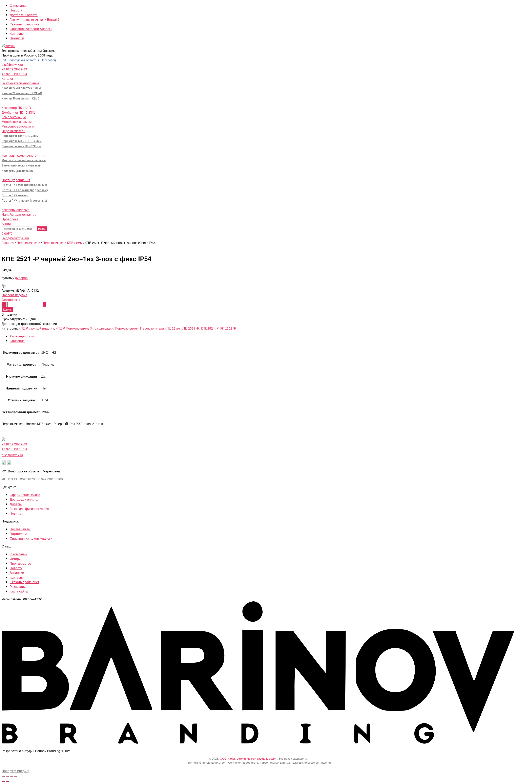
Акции (6, 223)
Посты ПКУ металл (15, 195)
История (16, 558)
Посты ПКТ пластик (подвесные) (25, 190)
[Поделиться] (7, 776)
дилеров (21, 277)
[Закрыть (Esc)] (3, 776)
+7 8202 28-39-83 (14, 69)
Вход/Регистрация (15, 238)
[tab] (262, 336)
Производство (20, 563)
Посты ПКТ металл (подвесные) (24, 184)
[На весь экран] (11, 776)
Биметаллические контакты (21, 165)
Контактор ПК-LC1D (16, 107)
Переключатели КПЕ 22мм (20, 135)
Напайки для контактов (19, 214)
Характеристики (22, 336)
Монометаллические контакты (24, 160)
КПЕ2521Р (228, 328)
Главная (8, 242)
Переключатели (13, 131)
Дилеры (16, 504)
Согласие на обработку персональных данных (259, 762)
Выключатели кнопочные (20, 83)
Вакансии (17, 38)
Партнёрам (18, 533)
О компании (18, 5)
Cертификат (11, 299)
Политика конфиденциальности (206, 762)
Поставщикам (20, 529)
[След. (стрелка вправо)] (7, 781)
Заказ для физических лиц (29, 508)
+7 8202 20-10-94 (14, 73)
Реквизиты (18, 586)
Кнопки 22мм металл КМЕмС (22, 93)
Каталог (7, 78)
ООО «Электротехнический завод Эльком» (248, 758)
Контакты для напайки (18, 171)
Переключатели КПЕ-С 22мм (22, 141)
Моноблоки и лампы (17, 121)
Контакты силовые (15, 209)
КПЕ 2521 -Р (190, 328)
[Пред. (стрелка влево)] (3, 781)
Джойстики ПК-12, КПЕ (19, 112)
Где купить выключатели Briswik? (34, 19)
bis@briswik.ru (12, 64)
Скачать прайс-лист (24, 24)
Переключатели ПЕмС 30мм (21, 146)
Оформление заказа (25, 494)
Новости (16, 10)
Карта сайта (19, 591)
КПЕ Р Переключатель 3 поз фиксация (84, 328)
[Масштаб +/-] (15, 776)
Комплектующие (14, 117)
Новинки (16, 513)
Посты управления (16, 180)
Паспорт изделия (14, 295)
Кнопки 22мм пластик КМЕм (21, 88)
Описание (17, 340)
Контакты (17, 33)
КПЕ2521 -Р (210, 328)
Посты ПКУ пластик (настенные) (24, 200)
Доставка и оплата (24, 15)
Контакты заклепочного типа (23, 155)
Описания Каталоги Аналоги (31, 28)
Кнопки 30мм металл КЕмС (20, 98)
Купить (7, 309)
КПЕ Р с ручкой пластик (36, 328)
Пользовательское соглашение (311, 762)
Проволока (10, 219)
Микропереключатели (18, 126)
